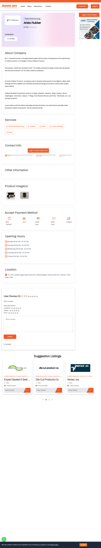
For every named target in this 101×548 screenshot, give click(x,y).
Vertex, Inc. (73, 379)
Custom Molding (57, 126)
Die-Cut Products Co (47, 379)
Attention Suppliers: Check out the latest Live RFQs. (50, 1)
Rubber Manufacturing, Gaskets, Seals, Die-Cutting (54, 376)
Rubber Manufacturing (32, 19)
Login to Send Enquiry (89, 15)
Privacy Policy (54, 545)
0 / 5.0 (26, 27)
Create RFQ (82, 6)
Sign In (95, 6)
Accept (83, 545)
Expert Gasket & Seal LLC (18, 379)
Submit (9, 336)
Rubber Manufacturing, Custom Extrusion (82, 376)
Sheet (10, 132)
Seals (44, 126)
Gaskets (33, 126)
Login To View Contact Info (38, 150)
